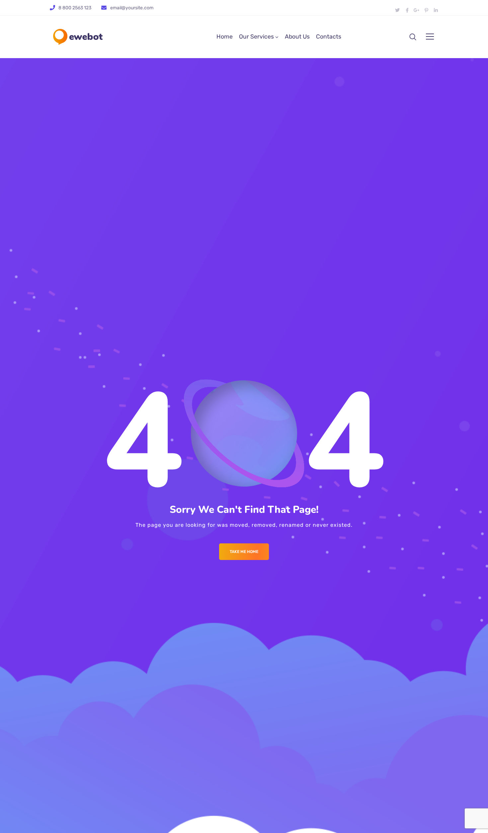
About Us (297, 36)
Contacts (328, 36)
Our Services (256, 36)
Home (224, 36)
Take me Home (244, 551)
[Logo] (78, 37)
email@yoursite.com (131, 8)
